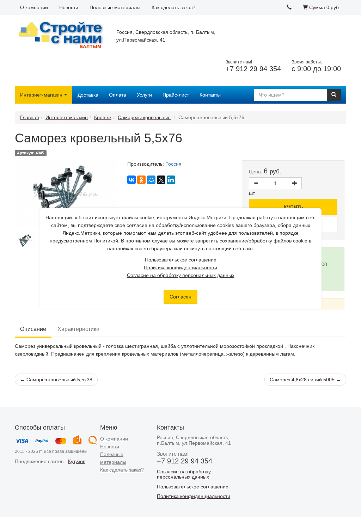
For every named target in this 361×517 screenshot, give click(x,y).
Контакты (210, 95)
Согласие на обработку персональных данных (180, 275)
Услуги (144, 95)
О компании (34, 7)
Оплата (117, 95)
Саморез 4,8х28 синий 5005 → (305, 379)
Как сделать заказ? (173, 7)
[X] (161, 180)
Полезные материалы (115, 7)
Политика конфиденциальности (180, 267)
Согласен (180, 297)
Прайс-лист (176, 95)
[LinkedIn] (171, 180)
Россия (173, 164)
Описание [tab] (33, 329)
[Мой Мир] (151, 180)
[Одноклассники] (141, 180)
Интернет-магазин (41, 95)
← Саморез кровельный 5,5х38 (56, 379)
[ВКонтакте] (131, 180)
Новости (68, 7)
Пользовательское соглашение (180, 260)
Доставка (88, 95)
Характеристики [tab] (78, 329)
